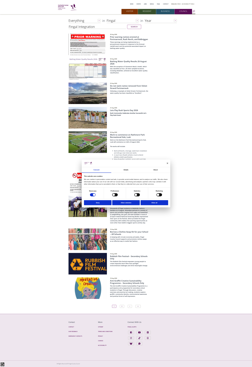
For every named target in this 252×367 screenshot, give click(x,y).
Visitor (129, 11)
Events (139, 4)
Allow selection (126, 202)
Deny (98, 202)
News (131, 4)
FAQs (158, 4)
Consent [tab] (96, 170)
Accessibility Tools (188, 4)
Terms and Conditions (105, 331)
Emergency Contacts (75, 336)
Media (152, 4)
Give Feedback (73, 331)
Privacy (100, 336)
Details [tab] (126, 170)
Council (183, 11)
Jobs (145, 4)
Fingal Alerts (132, 327)
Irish (179, 4)
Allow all (154, 202)
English (173, 4)
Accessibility (102, 345)
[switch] (115, 194)
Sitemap (100, 327)
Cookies (100, 341)
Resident (147, 11)
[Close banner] (167, 163)
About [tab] (155, 170)
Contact (166, 4)
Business (165, 11)
